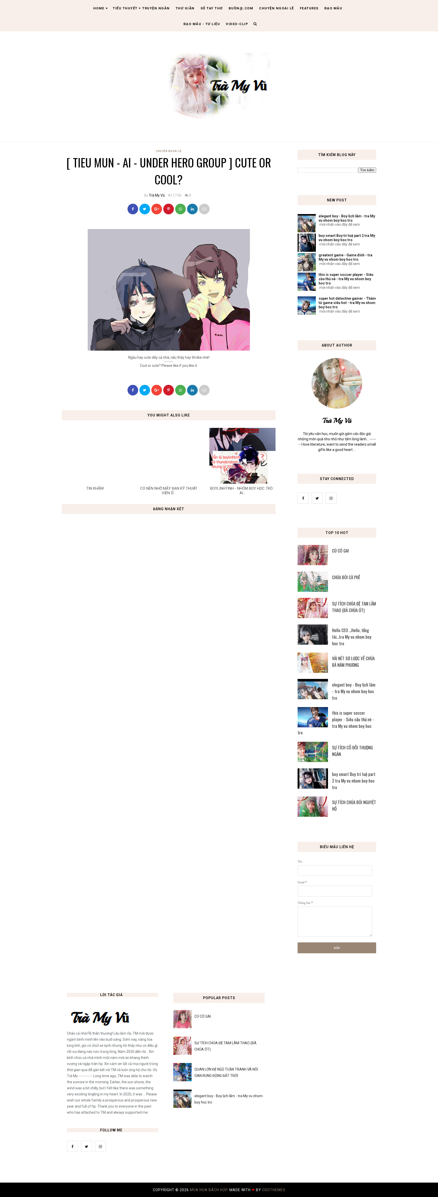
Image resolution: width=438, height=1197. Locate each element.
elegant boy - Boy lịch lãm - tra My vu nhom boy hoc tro (347, 218)
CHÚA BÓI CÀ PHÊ (346, 577)
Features (309, 8)
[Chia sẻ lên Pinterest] (204, 209)
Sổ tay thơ (211, 8)
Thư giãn (185, 8)
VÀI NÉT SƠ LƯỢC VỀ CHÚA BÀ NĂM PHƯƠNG (353, 661)
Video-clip (237, 24)
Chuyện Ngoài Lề (169, 151)
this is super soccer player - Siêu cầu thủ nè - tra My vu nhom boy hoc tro (346, 279)
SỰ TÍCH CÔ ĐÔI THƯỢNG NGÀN (352, 750)
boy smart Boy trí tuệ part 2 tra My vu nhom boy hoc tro (347, 238)
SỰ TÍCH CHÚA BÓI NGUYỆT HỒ (354, 805)
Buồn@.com (241, 8)
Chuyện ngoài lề (276, 8)
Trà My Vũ (157, 195)
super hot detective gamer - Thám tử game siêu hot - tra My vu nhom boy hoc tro (347, 302)
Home (98, 8)
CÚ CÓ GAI (340, 550)
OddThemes (273, 1190)
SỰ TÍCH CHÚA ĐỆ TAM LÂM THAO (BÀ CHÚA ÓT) (354, 606)
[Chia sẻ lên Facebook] (132, 209)
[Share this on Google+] (156, 209)
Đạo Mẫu (333, 8)
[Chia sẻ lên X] (144, 209)
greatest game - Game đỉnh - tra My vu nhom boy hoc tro (345, 257)
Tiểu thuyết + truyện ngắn (141, 8)
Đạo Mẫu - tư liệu (202, 24)
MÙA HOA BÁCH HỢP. (209, 1190)
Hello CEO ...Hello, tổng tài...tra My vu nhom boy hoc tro (351, 637)
